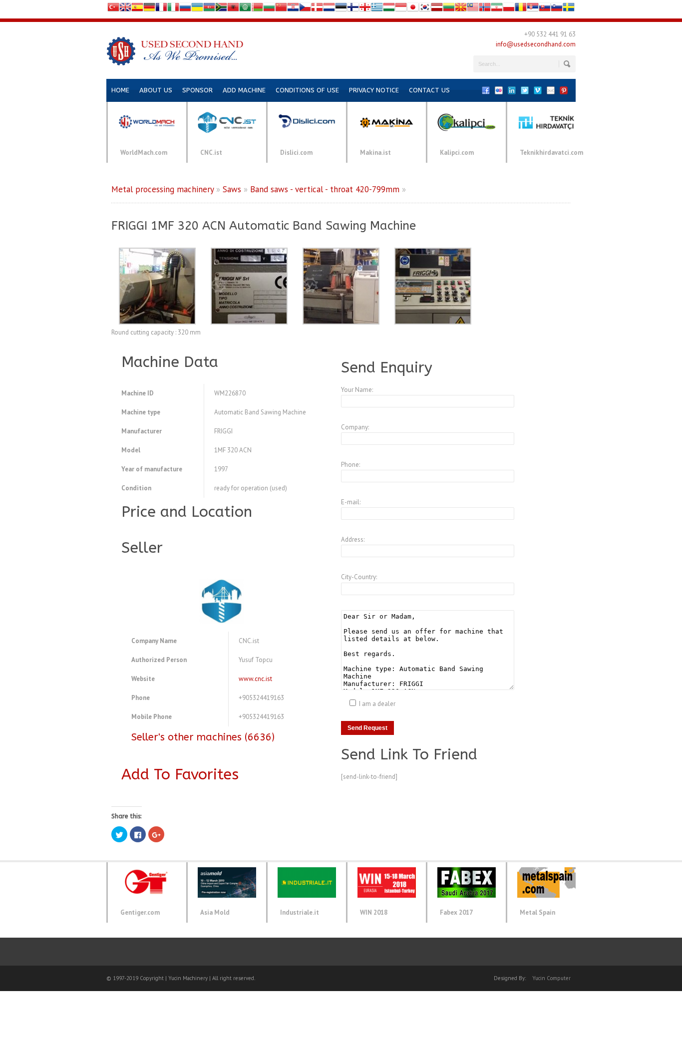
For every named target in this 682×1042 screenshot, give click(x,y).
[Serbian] (533, 9)
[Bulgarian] (269, 9)
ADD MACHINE (244, 90)
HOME (120, 90)
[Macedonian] (461, 9)
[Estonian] (341, 9)
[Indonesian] (401, 9)
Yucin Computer (551, 978)
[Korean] (425, 9)
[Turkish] (113, 9)
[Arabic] (245, 9)
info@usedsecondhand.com (536, 44)
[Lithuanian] (449, 9)
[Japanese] (413, 9)
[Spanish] (137, 9)
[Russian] (185, 9)
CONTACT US (429, 90)
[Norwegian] (485, 9)
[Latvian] (437, 9)
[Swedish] (569, 9)
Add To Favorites (180, 774)
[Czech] (305, 9)
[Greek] (377, 9)
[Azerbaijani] (209, 9)
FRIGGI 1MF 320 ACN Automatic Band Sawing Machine (263, 226)
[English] (125, 9)
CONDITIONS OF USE (307, 90)
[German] (149, 9)
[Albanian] (233, 9)
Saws (232, 189)
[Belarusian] (257, 9)
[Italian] (173, 9)
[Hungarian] (389, 9)
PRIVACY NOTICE (374, 90)
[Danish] (317, 9)
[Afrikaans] (221, 9)
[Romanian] (521, 9)
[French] (161, 9)
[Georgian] (365, 9)
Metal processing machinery (162, 189)
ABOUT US (155, 90)
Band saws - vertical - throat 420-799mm (324, 189)
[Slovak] (545, 9)
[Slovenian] (557, 9)
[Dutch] (329, 9)
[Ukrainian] (197, 9)
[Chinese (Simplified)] (281, 9)
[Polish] (509, 9)
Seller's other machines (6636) (203, 737)
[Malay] (473, 9)
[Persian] (497, 9)
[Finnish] (353, 9)
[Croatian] (293, 9)
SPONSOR (197, 90)
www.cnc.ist (255, 679)
